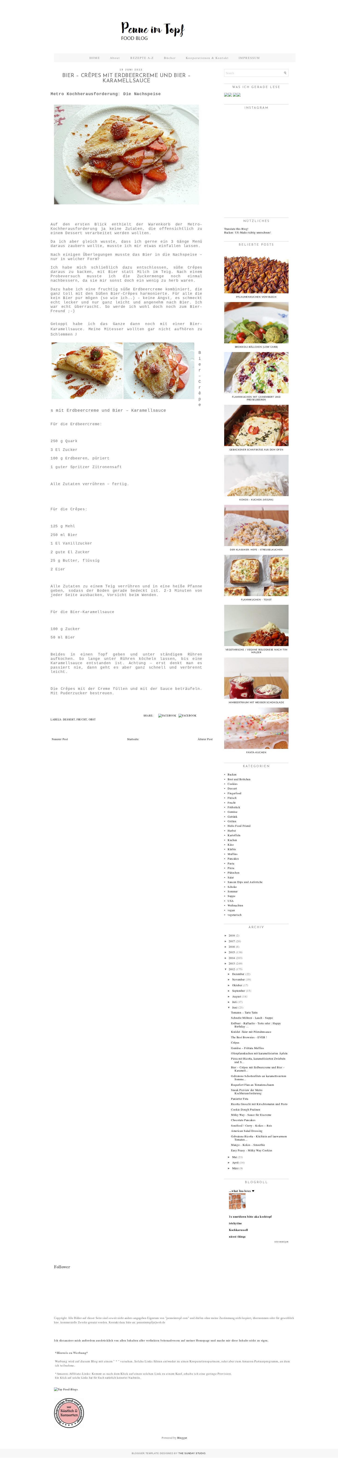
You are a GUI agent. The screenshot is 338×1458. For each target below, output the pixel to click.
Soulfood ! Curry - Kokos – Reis (251, 1125)
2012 (232, 969)
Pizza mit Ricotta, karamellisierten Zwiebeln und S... (258, 1060)
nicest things (237, 1237)
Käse (231, 844)
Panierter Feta (239, 1098)
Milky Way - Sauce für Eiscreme (251, 1114)
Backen (232, 774)
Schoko (232, 887)
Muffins (233, 854)
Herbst (232, 830)
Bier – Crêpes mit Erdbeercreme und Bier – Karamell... (258, 1068)
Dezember (238, 974)
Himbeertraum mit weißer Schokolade (256, 702)
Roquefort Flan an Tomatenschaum (252, 1084)
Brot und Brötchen (239, 779)
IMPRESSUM (249, 58)
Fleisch (232, 798)
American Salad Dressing (247, 1131)
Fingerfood (234, 793)
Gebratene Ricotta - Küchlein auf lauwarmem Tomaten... (259, 1137)
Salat (231, 877)
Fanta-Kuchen (256, 752)
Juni (235, 1007)
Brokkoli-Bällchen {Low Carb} (256, 347)
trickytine (235, 1223)
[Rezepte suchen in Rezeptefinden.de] (66, 1389)
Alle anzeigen (281, 1241)
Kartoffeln (234, 835)
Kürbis (232, 849)
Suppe (231, 896)
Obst (92, 719)
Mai (234, 1157)
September (238, 990)
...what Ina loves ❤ (241, 1191)
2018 (232, 935)
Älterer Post (205, 739)
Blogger (182, 1437)
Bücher (170, 58)
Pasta (231, 863)
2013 (232, 963)
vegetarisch (235, 914)
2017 (232, 941)
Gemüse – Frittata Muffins (247, 1048)
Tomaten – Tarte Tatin (244, 1012)
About (115, 58)
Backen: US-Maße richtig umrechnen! (247, 232)
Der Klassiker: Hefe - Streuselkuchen (256, 550)
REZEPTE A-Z (142, 58)
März (235, 1168)
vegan (231, 910)
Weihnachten (235, 905)
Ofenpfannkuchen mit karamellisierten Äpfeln (259, 1053)
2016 (232, 946)
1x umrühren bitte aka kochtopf (250, 1217)
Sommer (233, 891)
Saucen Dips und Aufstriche (245, 882)
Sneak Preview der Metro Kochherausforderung (247, 1091)
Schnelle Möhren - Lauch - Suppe (252, 1017)
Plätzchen (233, 872)
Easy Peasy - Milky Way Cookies (251, 1150)
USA (231, 901)
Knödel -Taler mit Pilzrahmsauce (251, 1031)
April (235, 1162)
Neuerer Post (60, 739)
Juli (234, 1002)
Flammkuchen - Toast (256, 600)
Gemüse (233, 812)
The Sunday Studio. (192, 1453)
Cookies (233, 784)
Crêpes (235, 1042)
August (236, 996)
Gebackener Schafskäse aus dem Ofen (256, 450)
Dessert (69, 719)
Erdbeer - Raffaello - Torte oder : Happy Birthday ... (256, 1024)
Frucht (82, 719)
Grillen (232, 821)
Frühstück (234, 807)
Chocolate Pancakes (243, 1120)
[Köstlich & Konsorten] (69, 1427)
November (238, 979)
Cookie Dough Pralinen (245, 1109)
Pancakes (233, 858)
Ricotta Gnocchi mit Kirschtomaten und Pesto (259, 1104)
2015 (232, 952)
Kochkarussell (238, 1230)
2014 (232, 958)
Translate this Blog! (236, 229)
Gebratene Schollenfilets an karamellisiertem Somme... (258, 1077)
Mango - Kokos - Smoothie (248, 1145)
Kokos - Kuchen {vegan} (256, 500)
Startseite (133, 739)
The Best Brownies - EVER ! (249, 1037)
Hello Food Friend (239, 826)
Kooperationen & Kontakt (207, 58)
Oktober (237, 985)
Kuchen (232, 840)
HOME (94, 58)
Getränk (233, 816)
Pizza (231, 868)
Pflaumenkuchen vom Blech (256, 297)
